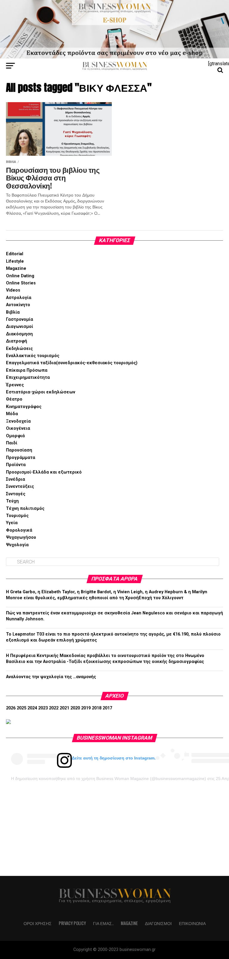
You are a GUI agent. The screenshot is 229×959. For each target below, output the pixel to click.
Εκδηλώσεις (19, 348)
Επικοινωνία (192, 923)
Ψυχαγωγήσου (21, 537)
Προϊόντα (16, 464)
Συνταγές (15, 493)
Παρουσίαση (19, 450)
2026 (11, 708)
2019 (86, 708)
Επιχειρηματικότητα (28, 377)
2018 (96, 708)
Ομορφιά (15, 435)
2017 (107, 708)
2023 (43, 708)
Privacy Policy (72, 923)
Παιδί (11, 443)
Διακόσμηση (19, 334)
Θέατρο (14, 399)
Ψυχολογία (17, 544)
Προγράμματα (20, 457)
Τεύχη (12, 501)
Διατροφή (16, 341)
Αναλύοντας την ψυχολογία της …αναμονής (51, 676)
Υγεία (12, 522)
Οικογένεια (18, 428)
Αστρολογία (18, 297)
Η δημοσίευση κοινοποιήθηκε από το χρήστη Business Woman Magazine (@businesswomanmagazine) (108, 778)
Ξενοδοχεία (18, 421)
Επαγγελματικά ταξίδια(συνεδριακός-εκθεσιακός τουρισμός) (71, 362)
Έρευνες (15, 384)
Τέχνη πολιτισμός (25, 508)
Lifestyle (15, 261)
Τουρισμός (17, 515)
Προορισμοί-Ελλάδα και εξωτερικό (44, 472)
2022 (53, 708)
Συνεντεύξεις (20, 486)
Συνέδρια (15, 479)
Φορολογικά (19, 530)
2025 (21, 708)
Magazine (16, 268)
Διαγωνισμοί (19, 326)
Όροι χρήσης (38, 923)
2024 (32, 708)
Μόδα (12, 413)
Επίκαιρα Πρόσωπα (26, 370)
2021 (64, 708)
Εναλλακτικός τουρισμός (32, 355)
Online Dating (20, 275)
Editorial (14, 253)
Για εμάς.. (103, 923)
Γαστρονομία (19, 319)
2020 (75, 708)
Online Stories (21, 283)
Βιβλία (13, 312)
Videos (13, 290)
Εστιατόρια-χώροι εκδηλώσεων (40, 392)
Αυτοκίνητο (18, 304)
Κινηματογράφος (23, 406)
